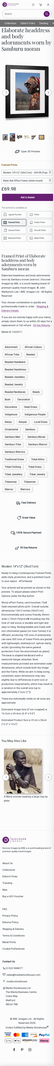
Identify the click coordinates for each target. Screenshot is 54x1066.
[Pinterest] (22, 1051)
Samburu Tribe (13, 444)
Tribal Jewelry (37, 474)
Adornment (11, 346)
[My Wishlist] (33, 4)
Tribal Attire (37, 459)
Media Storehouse (36, 1027)
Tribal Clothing (13, 466)
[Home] (12, 4)
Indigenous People (35, 414)
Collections (10, 23)
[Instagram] (29, 1051)
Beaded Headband (15, 361)
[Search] (47, 14)
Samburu (30, 429)
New (4, 889)
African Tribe (12, 354)
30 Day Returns (41, 325)
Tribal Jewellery (13, 474)
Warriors (25, 489)
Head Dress (30, 406)
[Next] (48, 92)
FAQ (4, 909)
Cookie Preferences (13, 948)
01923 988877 (14, 968)
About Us (7, 863)
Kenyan (23, 421)
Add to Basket (28, 197)
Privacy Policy (10, 915)
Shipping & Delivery (13, 928)
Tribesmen (30, 481)
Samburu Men (12, 436)
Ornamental (11, 429)
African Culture (33, 346)
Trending (43, 23)
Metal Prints (9, 942)
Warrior (9, 489)
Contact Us (8, 961)
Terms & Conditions (13, 935)
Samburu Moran (36, 436)
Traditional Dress (14, 459)
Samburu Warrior (37, 444)
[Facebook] (14, 1051)
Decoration (24, 399)
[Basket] (40, 4)
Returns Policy (10, 922)
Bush (7, 399)
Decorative (11, 406)
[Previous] (5, 92)
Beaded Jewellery (15, 376)
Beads (36, 391)
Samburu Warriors (15, 451)
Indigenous (11, 414)
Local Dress (40, 421)
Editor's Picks (28, 23)
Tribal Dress (35, 466)
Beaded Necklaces (15, 391)
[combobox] (23, 14)
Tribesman (11, 481)
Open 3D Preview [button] (30, 151)
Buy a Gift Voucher (12, 896)
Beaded (30, 354)
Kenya (8, 421)
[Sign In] (48, 4)
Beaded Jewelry (14, 384)
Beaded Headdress (15, 369)
